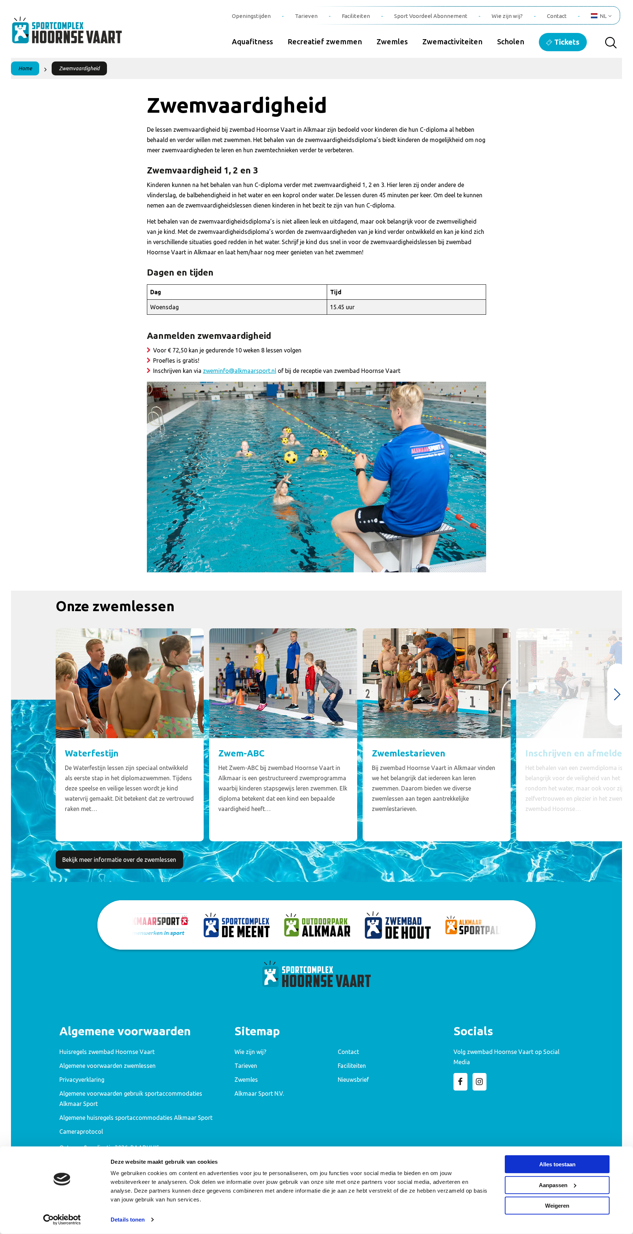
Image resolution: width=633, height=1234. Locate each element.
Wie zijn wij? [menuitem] (507, 16)
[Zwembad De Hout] (398, 925)
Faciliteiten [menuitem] (356, 16)
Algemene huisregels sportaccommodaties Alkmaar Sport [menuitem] (135, 1117)
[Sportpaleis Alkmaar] (478, 925)
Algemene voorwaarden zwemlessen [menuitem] (107, 1065)
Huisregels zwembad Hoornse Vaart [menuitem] (107, 1051)
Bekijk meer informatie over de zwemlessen (119, 859)
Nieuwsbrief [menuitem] (353, 1079)
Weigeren (557, 1206)
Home (25, 68)
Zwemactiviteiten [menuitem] (452, 41)
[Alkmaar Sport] (156, 924)
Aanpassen (553, 1185)
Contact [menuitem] (557, 16)
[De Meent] (236, 925)
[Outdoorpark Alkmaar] (317, 925)
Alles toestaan (557, 1164)
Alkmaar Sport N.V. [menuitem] (259, 1093)
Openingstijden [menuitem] (251, 16)
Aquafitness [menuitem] (252, 41)
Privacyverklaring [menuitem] (81, 1079)
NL (603, 16)
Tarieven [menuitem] (306, 16)
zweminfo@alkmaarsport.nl (239, 370)
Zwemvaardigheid (79, 68)
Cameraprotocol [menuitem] (81, 1131)
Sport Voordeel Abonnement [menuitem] (430, 16)
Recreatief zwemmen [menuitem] (325, 41)
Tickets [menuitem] (567, 42)
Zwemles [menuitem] (392, 41)
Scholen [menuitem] (510, 41)
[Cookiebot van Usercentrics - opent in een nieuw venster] (62, 1219)
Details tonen (128, 1219)
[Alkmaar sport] (75, 34)
